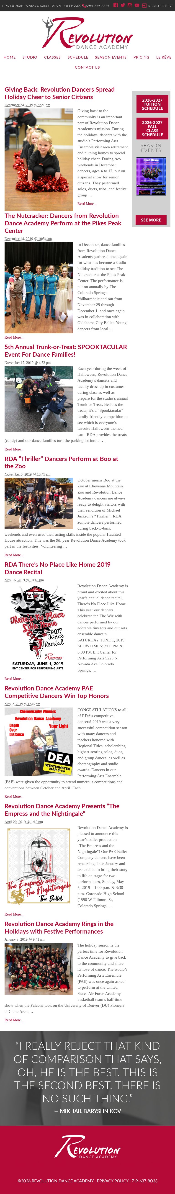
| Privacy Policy (111, 1181)
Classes (52, 57)
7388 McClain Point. (79, 6)
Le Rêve (164, 57)
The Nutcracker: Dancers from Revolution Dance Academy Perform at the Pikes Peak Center (63, 223)
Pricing (141, 57)
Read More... (86, 204)
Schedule (78, 57)
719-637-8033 (98, 6)
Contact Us (87, 67)
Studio (30, 57)
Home (10, 57)
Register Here (161, 6)
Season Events (111, 57)
